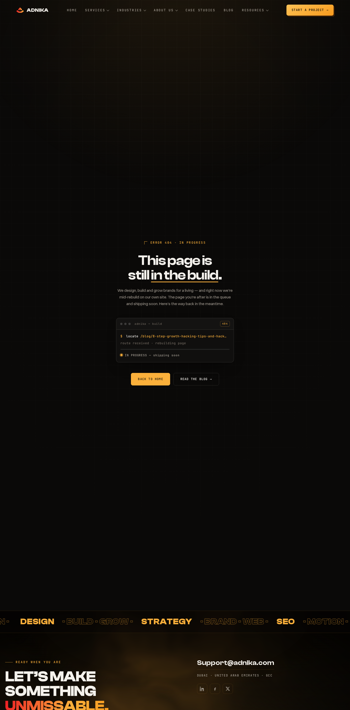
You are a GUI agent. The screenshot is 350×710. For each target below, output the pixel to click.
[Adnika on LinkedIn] (202, 689)
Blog (229, 10)
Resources (253, 10)
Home (72, 10)
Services (95, 10)
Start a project (308, 10)
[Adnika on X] (228, 689)
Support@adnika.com (235, 663)
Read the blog (196, 379)
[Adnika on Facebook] (215, 689)
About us (164, 10)
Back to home (150, 379)
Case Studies (200, 10)
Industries (129, 10)
